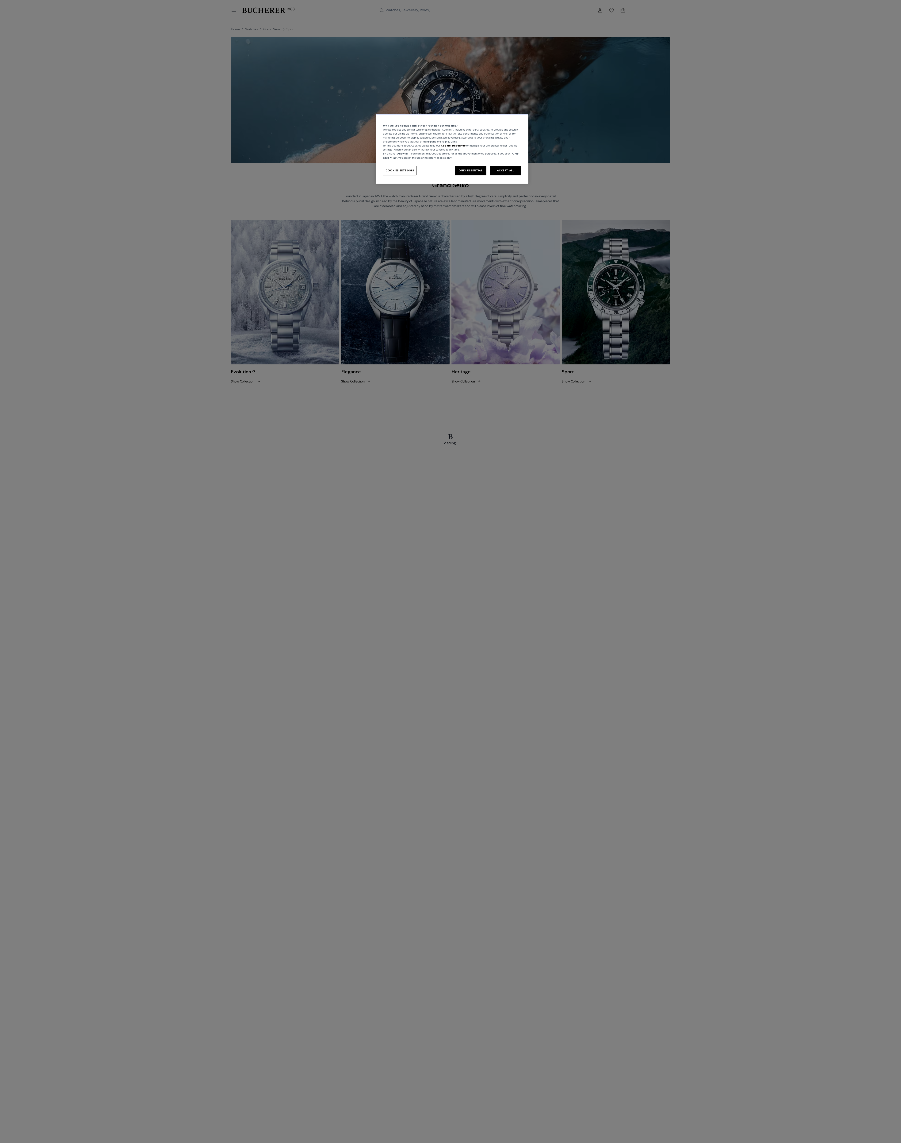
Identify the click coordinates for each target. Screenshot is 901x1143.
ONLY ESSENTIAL (470, 170)
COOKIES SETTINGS (400, 170)
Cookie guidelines (453, 145)
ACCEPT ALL (505, 170)
